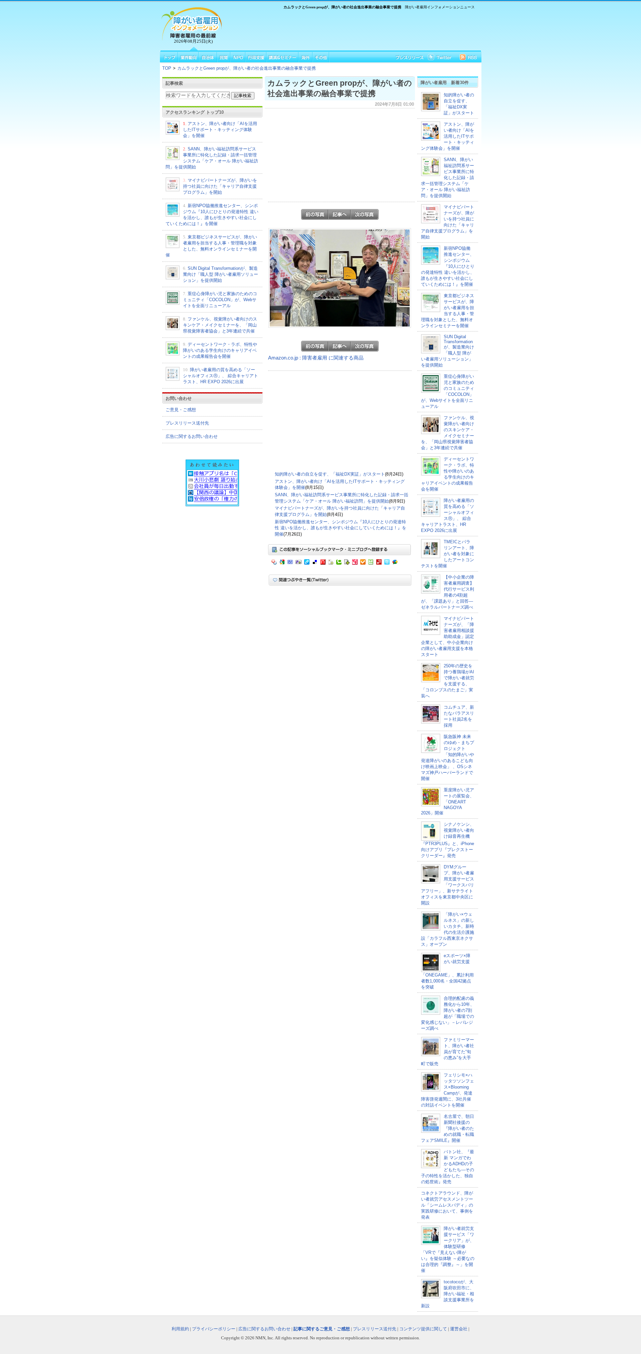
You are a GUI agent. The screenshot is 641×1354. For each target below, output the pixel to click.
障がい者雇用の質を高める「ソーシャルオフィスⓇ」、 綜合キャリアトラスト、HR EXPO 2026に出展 (220, 375)
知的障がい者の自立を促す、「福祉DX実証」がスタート (330, 474)
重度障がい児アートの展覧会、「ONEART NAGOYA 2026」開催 (447, 801)
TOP (166, 68)
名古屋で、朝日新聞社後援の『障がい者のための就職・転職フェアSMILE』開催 (447, 1128)
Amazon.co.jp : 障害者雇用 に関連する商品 (316, 358)
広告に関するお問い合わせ (192, 436)
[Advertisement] (350, 29)
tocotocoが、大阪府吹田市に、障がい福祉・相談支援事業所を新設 (447, 1293)
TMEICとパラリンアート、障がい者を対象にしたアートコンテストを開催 (447, 553)
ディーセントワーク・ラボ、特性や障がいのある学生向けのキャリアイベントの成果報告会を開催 (220, 350)
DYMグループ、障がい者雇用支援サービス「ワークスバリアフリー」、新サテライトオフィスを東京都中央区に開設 (447, 884)
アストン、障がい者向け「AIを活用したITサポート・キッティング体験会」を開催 (220, 129)
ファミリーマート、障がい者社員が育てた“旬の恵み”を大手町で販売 (447, 1051)
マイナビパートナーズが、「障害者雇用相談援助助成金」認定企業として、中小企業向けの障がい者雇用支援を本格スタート (447, 636)
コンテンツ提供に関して (423, 1328)
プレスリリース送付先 (187, 423)
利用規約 (180, 1328)
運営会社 (458, 1328)
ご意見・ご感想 (181, 409)
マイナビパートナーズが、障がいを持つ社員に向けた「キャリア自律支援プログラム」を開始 (220, 186)
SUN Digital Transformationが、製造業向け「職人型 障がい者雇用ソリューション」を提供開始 (220, 274)
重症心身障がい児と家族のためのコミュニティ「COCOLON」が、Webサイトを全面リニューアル (220, 299)
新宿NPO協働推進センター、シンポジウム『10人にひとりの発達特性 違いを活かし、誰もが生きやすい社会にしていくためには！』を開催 (340, 528)
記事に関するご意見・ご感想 (321, 1328)
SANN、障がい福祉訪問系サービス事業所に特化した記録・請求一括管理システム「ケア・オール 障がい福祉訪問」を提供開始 (447, 177)
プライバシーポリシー (213, 1328)
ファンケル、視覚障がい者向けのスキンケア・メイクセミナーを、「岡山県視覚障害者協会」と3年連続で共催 (220, 324)
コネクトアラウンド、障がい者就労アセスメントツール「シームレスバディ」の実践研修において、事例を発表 (447, 1205)
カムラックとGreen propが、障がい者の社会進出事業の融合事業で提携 (246, 68)
